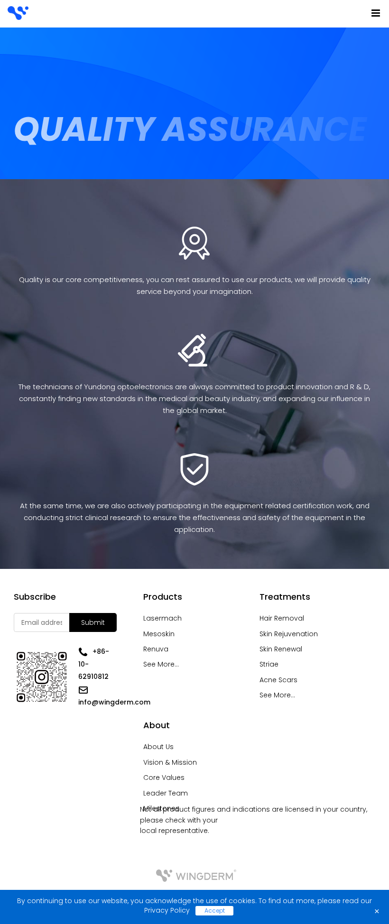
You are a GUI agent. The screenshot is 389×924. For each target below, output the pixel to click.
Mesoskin (159, 634)
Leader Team (165, 793)
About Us (158, 746)
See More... (161, 664)
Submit (93, 622)
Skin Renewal (280, 649)
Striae (268, 664)
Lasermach (162, 618)
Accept (214, 910)
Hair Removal (281, 618)
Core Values (164, 777)
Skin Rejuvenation (288, 634)
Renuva (155, 649)
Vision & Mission (170, 762)
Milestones (161, 808)
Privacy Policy (167, 910)
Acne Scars (278, 680)
